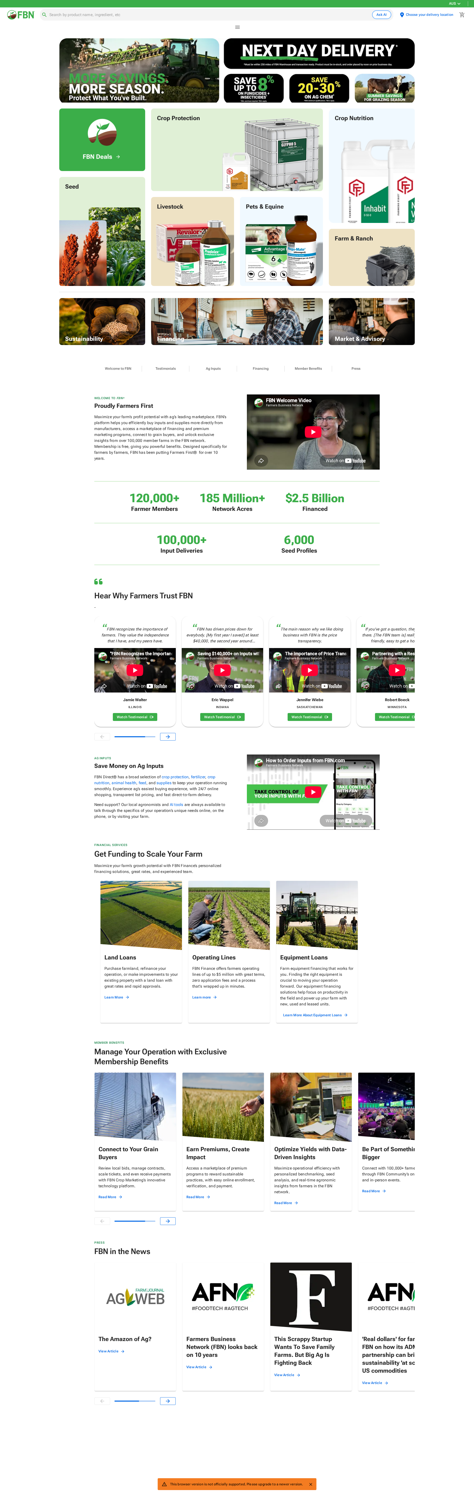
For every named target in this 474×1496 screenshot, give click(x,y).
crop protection (175, 777)
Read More (107, 1197)
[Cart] (462, 15)
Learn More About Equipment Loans (312, 1015)
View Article (108, 1351)
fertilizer (198, 777)
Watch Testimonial (132, 717)
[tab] (118, 369)
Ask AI (381, 15)
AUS (452, 3)
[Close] (310, 1484)
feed (142, 783)
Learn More (113, 997)
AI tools (176, 804)
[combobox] (209, 14)
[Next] (168, 737)
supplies (164, 783)
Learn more (201, 997)
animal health (124, 783)
